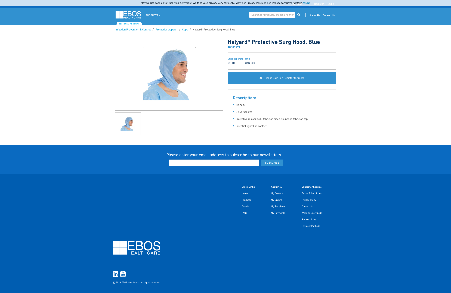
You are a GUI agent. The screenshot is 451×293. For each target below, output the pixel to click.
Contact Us (307, 206)
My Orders (276, 200)
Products (246, 200)
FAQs (244, 213)
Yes (304, 3)
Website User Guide (312, 213)
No (308, 3)
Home (245, 193)
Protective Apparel (166, 29)
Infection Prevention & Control (133, 29)
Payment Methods (311, 226)
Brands (245, 206)
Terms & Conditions (312, 193)
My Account (277, 193)
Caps (185, 29)
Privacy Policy (309, 200)
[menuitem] (153, 15)
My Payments (278, 213)
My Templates (278, 206)
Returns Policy (309, 219)
